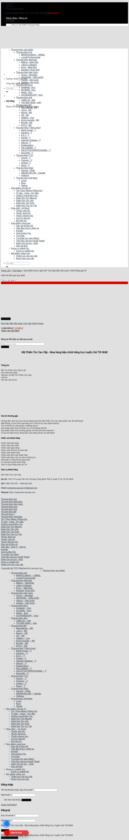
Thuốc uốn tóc (18, 731)
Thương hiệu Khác (19, 688)
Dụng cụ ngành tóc (15, 769)
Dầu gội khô (17, 766)
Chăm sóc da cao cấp (21, 776)
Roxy (18, 703)
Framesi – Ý (22, 681)
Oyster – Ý (21, 678)
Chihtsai (20, 696)
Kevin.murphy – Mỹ (25, 641)
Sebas (19, 706)
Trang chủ (6, 270)
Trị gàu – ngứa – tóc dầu (23, 714)
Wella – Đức (22, 613)
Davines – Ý (22, 653)
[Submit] (7, 91)
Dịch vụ (10, 6)
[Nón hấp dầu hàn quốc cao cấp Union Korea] (17, 316)
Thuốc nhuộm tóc (19, 736)
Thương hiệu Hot (19, 573)
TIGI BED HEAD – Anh (26, 623)
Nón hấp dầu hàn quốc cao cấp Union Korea (22, 323)
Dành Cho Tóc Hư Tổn (21, 726)
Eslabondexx (22, 666)
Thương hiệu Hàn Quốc (22, 593)
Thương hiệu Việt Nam (21, 698)
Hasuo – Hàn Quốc (25, 600)
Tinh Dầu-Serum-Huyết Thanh (25, 761)
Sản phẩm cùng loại (15, 744)
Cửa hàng (17, 270)
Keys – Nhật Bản (24, 588)
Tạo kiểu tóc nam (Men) (22, 759)
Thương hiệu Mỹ (18, 626)
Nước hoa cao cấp (20, 779)
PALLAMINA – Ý (24, 668)
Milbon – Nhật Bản (25, 583)
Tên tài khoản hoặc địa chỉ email (17, 790)
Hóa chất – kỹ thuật (16, 729)
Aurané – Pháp (23, 691)
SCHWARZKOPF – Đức (27, 615)
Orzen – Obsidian (24, 595)
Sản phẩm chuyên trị (16, 709)
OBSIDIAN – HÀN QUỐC (27, 598)
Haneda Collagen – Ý (26, 661)
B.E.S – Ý (20, 656)
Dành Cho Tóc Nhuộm (21, 719)
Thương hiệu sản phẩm (54, 571)
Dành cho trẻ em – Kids (22, 764)
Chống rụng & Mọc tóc (22, 716)
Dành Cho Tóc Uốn (20, 721)
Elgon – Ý (20, 686)
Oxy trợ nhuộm (18, 739)
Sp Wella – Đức (23, 610)
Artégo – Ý (21, 683)
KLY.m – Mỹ (21, 646)
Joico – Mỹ (21, 631)
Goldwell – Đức (23, 608)
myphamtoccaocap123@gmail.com (22, 488)
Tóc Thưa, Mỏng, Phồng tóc (24, 711)
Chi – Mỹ (20, 636)
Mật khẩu (6, 795)
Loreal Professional (25, 578)
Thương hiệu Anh (19, 618)
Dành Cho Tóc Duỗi (20, 724)
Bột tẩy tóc (16, 741)
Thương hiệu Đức (19, 605)
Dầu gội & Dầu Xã (19, 746)
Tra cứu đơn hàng (14, 9)
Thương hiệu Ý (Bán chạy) (23, 648)
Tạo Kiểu (15, 756)
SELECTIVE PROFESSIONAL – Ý (31, 671)
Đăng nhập (26, 800)
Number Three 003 (25, 590)
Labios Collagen (24, 585)
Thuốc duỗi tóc (18, 734)
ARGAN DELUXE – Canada (28, 693)
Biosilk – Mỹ (22, 643)
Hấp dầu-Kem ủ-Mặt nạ (22, 749)
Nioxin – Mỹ (22, 633)
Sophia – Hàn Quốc (25, 603)
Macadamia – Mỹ (24, 628)
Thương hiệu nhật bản (21, 580)
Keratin (14, 751)
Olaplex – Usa (23, 638)
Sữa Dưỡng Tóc (18, 754)
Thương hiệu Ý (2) (19, 676)
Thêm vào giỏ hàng (10, 330)
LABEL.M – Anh (23, 621)
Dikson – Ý (21, 663)
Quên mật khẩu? (9, 805)
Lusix (18, 701)
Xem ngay (6, 319)
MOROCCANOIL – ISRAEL (28, 575)
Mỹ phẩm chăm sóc (15, 774)
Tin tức (9, 4)
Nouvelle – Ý (22, 673)
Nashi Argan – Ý (24, 651)
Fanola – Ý (21, 658)
